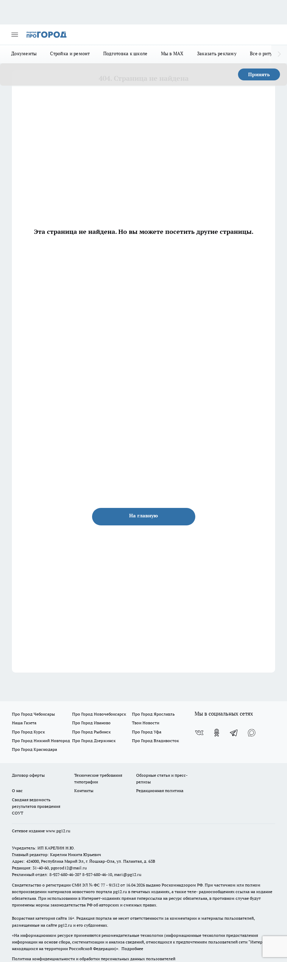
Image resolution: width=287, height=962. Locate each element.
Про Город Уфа (146, 731)
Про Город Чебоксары (33, 714)
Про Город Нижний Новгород (41, 740)
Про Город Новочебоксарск (99, 714)
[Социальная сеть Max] (251, 733)
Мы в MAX (172, 53)
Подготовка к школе (125, 53)
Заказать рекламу (217, 53)
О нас (17, 790)
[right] (279, 54)
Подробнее (132, 948)
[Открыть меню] (14, 35)
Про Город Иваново (91, 722)
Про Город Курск (28, 731)
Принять (259, 74)
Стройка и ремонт (70, 53)
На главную (143, 515)
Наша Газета (24, 722)
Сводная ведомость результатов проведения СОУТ (36, 806)
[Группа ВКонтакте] (199, 733)
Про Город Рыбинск (91, 731)
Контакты (83, 790)
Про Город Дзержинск (93, 740)
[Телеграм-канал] (234, 733)
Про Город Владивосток (155, 740)
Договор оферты (28, 775)
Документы (24, 53)
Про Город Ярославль (153, 714)
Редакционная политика (159, 790)
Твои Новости (145, 722)
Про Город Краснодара (34, 749)
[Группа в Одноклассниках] (216, 733)
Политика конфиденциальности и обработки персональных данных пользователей (93, 958)
